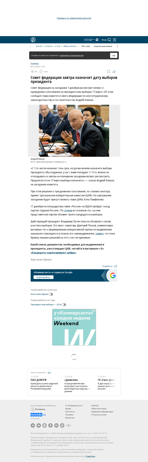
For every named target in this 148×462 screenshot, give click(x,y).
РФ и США (86, 46)
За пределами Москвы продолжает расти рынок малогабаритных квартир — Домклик (77, 387)
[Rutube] (56, 425)
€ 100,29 (48, 46)
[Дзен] (44, 425)
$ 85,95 (39, 46)
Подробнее (90, 456)
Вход (104, 39)
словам (68, 210)
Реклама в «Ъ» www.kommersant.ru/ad (74, 18)
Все (49, 372)
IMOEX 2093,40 (69, 46)
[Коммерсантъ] (33, 39)
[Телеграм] (33, 425)
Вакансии (69, 417)
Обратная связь (98, 408)
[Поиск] (109, 40)
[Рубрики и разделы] (114, 40)
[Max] (62, 425)
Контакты (70, 411)
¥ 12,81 (58, 46)
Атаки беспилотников (103, 46)
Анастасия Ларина (39, 294)
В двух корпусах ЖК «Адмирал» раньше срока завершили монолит (112, 386)
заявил (99, 233)
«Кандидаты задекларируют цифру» (53, 252)
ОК (113, 55)
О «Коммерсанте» (74, 405)
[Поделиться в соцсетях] (114, 71)
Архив (68, 408)
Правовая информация (102, 411)
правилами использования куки (72, 55)
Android (94, 405)
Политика (35, 63)
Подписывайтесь (43, 277)
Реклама (69, 414)
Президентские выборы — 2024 (46, 304)
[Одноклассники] (50, 425)
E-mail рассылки (99, 414)
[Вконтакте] (39, 425)
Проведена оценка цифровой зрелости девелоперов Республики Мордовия (44, 386)
